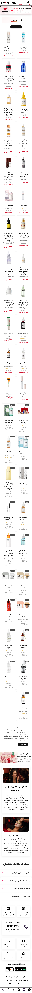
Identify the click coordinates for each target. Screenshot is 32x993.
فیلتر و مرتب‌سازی (16, 27)
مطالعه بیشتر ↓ (23, 744)
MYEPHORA (9, 3)
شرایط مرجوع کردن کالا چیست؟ (21, 896)
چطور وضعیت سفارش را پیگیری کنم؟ (19, 873)
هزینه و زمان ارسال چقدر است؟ (21, 889)
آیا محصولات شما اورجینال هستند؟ (20, 881)
